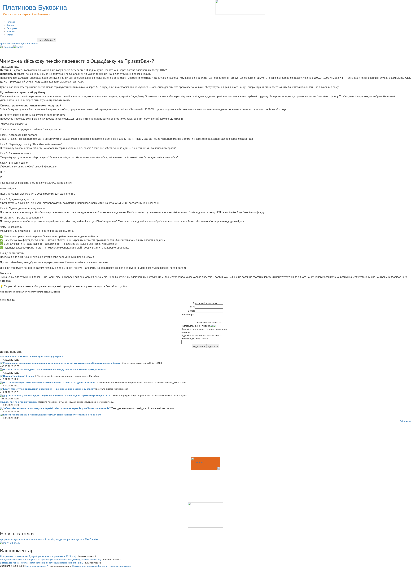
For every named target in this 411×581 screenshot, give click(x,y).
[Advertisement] (16, 440)
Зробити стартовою (10, 43)
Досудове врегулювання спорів (16, 539)
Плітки (9, 34)
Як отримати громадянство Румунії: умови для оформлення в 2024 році (38, 556)
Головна (10, 21)
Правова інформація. (120, 565)
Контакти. (103, 565)
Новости (198, 462)
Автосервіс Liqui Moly (44, 539)
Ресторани (11, 28)
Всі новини (405, 421)
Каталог (10, 24)
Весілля (10, 31)
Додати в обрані (29, 43)
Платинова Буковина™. (36, 565)
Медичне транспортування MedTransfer (77, 539)
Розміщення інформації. (85, 565)
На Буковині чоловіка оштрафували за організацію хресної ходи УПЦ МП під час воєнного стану (50, 559)
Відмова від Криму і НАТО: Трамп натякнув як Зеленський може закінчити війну (41, 562)
